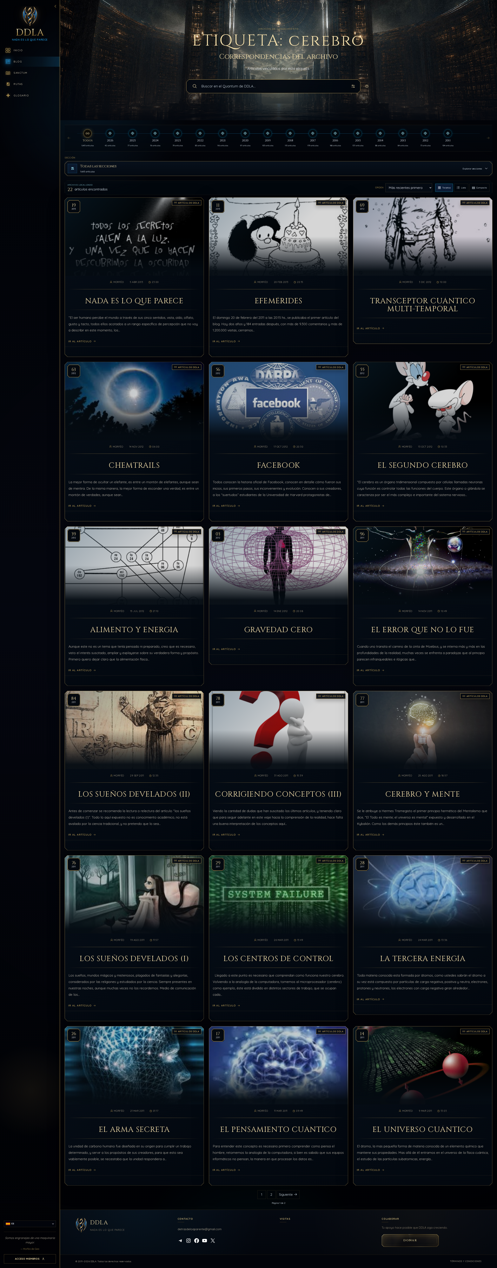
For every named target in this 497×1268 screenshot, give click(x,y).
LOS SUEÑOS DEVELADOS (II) (134, 794)
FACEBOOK (278, 466)
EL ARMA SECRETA (134, 1130)
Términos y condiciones (465, 1261)
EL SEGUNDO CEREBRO (423, 466)
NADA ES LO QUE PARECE (134, 301)
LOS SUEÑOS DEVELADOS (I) (134, 959)
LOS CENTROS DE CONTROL (278, 959)
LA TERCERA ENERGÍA (423, 959)
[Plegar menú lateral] (55, 6)
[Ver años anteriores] (68, 138)
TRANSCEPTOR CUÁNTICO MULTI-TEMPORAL (422, 305)
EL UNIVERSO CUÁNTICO (423, 1130)
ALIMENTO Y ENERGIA (134, 630)
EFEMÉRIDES (278, 301)
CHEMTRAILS (134, 466)
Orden (379, 187)
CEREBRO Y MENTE (422, 794)
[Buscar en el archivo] (194, 86)
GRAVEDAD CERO (278, 630)
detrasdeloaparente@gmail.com (200, 1229)
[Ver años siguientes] (488, 138)
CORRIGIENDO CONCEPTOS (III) (278, 794)
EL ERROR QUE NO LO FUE (422, 630)
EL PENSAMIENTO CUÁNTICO (278, 1130)
